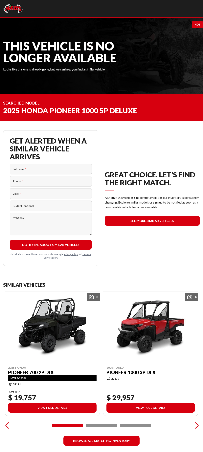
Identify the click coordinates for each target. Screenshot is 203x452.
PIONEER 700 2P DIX (31, 372)
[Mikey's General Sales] (13, 8)
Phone (18, 181)
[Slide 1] (67, 425)
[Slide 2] (101, 425)
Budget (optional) (23, 205)
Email (17, 193)
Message (18, 217)
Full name (19, 169)
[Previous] (7, 425)
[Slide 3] (135, 425)
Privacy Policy (71, 254)
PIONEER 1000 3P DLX (131, 372)
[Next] (196, 425)
